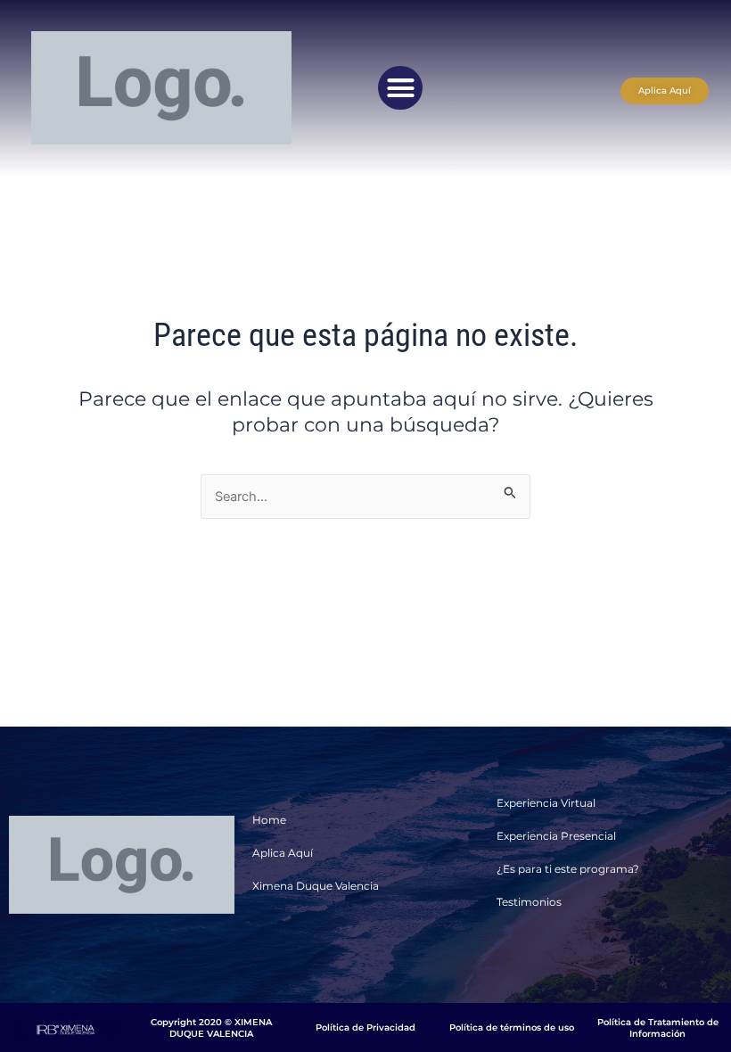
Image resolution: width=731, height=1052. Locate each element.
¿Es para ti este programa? (568, 868)
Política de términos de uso (511, 1027)
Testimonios (529, 901)
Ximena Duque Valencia (315, 885)
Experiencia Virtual (546, 803)
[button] (400, 88)
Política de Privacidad (365, 1027)
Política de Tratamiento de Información (658, 1028)
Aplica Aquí (282, 852)
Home (269, 819)
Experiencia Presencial (556, 835)
